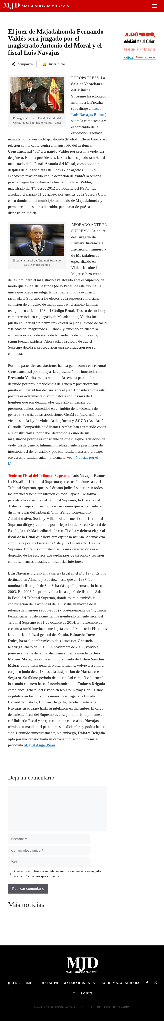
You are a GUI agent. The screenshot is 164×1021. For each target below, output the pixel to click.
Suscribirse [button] (54, 64)
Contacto (48, 983)
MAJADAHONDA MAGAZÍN (45, 6)
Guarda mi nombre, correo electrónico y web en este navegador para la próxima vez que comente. (57, 873)
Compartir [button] (25, 64)
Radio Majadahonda (120, 983)
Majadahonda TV (79, 983)
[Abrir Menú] (154, 6)
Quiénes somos (20, 983)
